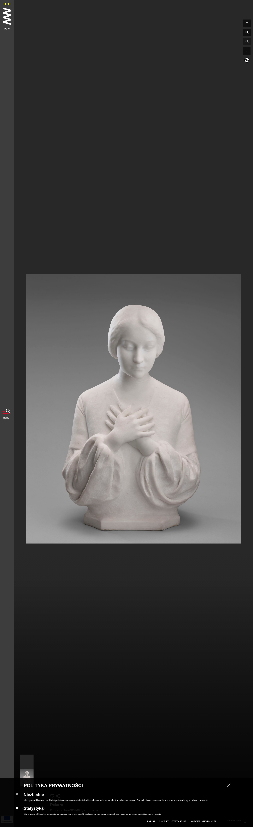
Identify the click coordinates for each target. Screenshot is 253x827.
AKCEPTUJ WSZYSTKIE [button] (172, 821)
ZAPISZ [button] (151, 821)
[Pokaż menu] (7, 413)
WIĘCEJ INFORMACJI (203, 821)
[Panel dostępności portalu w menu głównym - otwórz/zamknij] (7, 3)
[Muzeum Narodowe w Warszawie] (7, 16)
